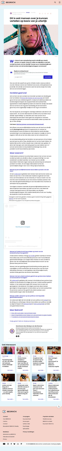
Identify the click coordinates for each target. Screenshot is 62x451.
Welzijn (28, 12)
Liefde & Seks (26, 424)
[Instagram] (16, 336)
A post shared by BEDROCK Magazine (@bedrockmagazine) (22, 246)
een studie (32, 256)
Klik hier (11, 198)
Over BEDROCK (7, 419)
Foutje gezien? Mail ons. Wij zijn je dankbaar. (22, 321)
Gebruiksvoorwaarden (9, 436)
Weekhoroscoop (47, 419)
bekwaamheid (27, 304)
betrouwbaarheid (39, 304)
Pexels (56, 56)
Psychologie (26, 426)
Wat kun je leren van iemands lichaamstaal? (30, 124)
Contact (5, 424)
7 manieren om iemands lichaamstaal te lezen (25, 317)
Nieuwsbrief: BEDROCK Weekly (11, 426)
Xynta (58, 444)
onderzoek (17, 174)
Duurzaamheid (27, 419)
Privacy (5, 439)
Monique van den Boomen (18, 12)
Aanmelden (48, 77)
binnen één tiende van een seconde (31, 98)
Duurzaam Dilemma (48, 424)
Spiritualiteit (26, 428)
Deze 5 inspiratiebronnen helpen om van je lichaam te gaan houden (31, 315)
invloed (45, 300)
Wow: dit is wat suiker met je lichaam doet (23, 313)
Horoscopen (26, 421)
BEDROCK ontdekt (47, 421)
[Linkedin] (18, 336)
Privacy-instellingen (28, 432)
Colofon (5, 421)
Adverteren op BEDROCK (9, 434)
